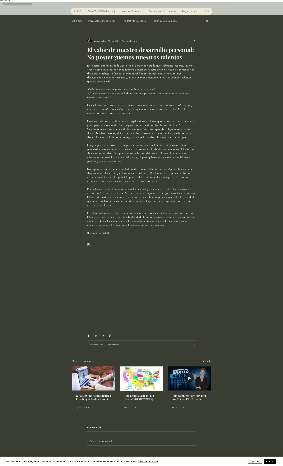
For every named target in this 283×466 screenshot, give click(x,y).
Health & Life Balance (164, 20)
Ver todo (207, 361)
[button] (207, 21)
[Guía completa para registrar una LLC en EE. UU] (189, 378)
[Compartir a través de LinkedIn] (103, 335)
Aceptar (269, 461)
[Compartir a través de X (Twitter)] (95, 335)
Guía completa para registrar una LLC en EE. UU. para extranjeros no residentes (189, 397)
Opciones (255, 461)
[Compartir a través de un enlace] (110, 335)
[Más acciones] (194, 41)
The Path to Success (134, 20)
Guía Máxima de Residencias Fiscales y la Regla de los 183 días (93, 397)
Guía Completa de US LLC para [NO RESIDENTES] (139, 397)
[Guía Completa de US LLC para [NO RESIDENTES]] (141, 378)
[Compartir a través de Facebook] (88, 335)
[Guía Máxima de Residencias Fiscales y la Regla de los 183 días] (93, 378)
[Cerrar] (279, 461)
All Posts (77, 20)
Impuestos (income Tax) (102, 20)
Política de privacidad (148, 461)
